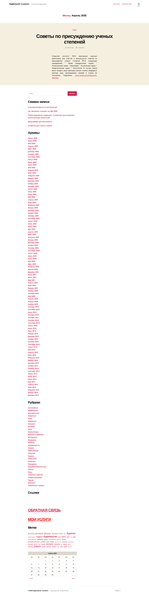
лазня (39, 544)
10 (59, 564)
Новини (31, 448)
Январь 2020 (33, 301)
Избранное (32, 421)
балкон (61, 533)
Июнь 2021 (32, 277)
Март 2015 (32, 355)
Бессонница (31, 533)
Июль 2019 (32, 312)
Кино (30, 429)
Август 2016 (32, 325)
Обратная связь (127, 4)
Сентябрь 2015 (34, 344)
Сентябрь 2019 (34, 309)
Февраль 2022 (33, 266)
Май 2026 (31, 143)
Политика (31, 461)
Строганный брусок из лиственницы (42, 107)
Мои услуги (116, 4)
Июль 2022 (32, 256)
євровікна (70, 546)
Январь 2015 (33, 360)
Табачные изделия (35, 474)
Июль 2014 (32, 376)
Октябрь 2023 (33, 216)
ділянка (43, 542)
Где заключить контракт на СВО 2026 (42, 111)
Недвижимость (34, 445)
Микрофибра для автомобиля (40, 121)
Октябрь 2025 (33, 154)
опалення (57, 544)
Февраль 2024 (33, 205)
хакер (65, 547)
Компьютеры (33, 432)
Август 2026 (32, 138)
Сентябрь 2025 (34, 157)
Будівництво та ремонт (19, 4)
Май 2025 (31, 167)
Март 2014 (32, 387)
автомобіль (55, 533)
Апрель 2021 (33, 282)
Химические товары (36, 485)
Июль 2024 (32, 191)
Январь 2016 (33, 333)
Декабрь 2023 (33, 210)
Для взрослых (33, 413)
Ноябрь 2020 (33, 291)
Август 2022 (32, 253)
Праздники (32, 464)
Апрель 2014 (33, 384)
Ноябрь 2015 (33, 339)
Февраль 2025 (33, 175)
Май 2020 (31, 296)
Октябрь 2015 (33, 341)
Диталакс (47, 533)
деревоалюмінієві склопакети (55, 539)
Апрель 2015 (33, 352)
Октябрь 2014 (33, 368)
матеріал (49, 544)
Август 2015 (32, 347)
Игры (30, 418)
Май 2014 (31, 382)
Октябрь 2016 (33, 320)
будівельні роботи (32, 537)
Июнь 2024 (32, 194)
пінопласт (30, 546)
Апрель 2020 (33, 299)
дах (71, 537)
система (48, 546)
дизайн (64, 539)
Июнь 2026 (32, 141)
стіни (61, 546)
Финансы (31, 483)
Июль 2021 (32, 274)
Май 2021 (31, 280)
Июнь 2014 (32, 379)
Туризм (31, 480)
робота (44, 546)
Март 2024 (32, 202)
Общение (31, 453)
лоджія (43, 544)
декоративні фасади (32, 539)
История (31, 426)
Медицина (32, 440)
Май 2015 (31, 349)
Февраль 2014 (33, 390)
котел (35, 544)
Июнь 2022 (32, 258)
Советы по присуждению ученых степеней (74, 38)
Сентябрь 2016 (34, 323)
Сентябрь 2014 (34, 371)
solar (72, 48)
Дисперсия (39, 533)
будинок (71, 533)
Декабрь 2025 (33, 151)
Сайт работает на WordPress (59, 591)
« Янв (31, 578)
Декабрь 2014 (33, 363)
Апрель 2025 (33, 170)
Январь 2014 (33, 392)
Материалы (32, 437)
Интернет (31, 424)
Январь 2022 (33, 269)
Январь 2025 (33, 178)
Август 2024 (32, 189)
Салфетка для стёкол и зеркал (40, 125)
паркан (65, 544)
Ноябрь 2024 (33, 183)
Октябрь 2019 (33, 307)
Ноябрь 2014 (33, 366)
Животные (32, 416)
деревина (40, 539)
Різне (74, 30)
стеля (58, 546)
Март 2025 (32, 173)
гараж (68, 537)
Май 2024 (31, 197)
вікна (64, 536)
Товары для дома (35, 477)
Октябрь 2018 (33, 315)
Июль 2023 (32, 224)
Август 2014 (32, 374)
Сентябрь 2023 (34, 218)
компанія (30, 544)
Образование (33, 450)
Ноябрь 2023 (33, 213)
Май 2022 (31, 261)
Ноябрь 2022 (33, 245)
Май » (74, 578)
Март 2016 (32, 331)
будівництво (50, 536)
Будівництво (33, 410)
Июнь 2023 (32, 226)
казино (52, 542)
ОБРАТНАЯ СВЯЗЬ (44, 510)
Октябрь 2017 (33, 317)
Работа (30, 469)
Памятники (32, 458)
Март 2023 (32, 234)
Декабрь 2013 (33, 395)
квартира (64, 542)
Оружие (31, 456)
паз (61, 544)
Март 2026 (32, 149)
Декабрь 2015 (33, 336)
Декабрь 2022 (33, 242)
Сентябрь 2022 (34, 250)
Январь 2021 (33, 288)
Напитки (31, 442)
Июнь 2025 (32, 165)
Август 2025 (32, 159)
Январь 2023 (33, 240)
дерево (46, 539)
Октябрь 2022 (33, 248)
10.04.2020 (81, 48)
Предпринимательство (37, 466)
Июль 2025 (32, 162)
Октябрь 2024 (33, 186)
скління (54, 546)
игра (47, 542)
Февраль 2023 (33, 237)
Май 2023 (31, 229)
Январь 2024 (33, 207)
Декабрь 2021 (33, 272)
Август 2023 (32, 221)
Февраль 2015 (33, 357)
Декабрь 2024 (33, 181)
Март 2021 (32, 285)
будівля (39, 536)
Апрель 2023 (33, 232)
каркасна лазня (58, 541)
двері (74, 537)
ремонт (37, 546)
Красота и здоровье (36, 434)
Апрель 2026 (33, 146)
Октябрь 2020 (33, 293)
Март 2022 (32, 264)
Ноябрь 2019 (33, 304)
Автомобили (33, 408)
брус (65, 533)
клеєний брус (70, 541)
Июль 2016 (32, 328)
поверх (69, 544)
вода (59, 537)
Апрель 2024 (33, 199)
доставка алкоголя (34, 542)
